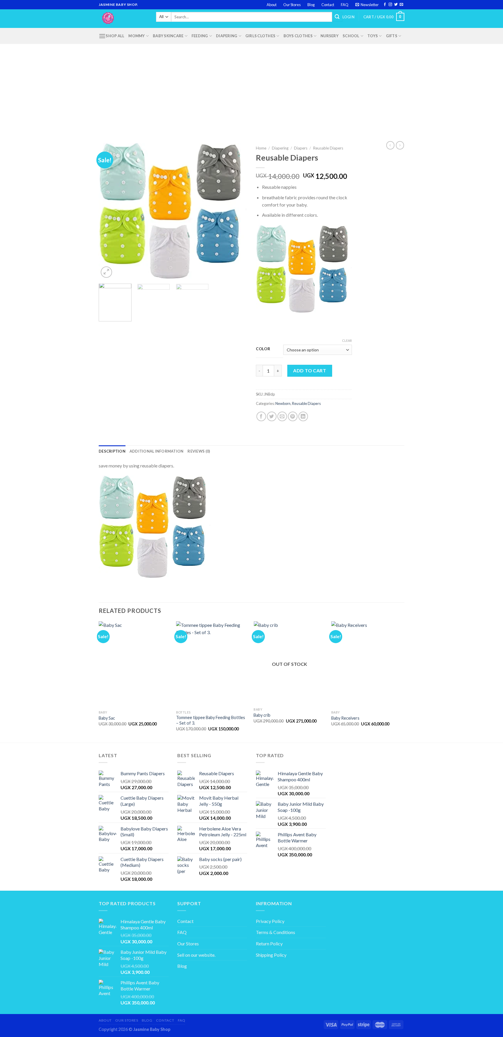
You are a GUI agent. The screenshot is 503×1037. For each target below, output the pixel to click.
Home (261, 148)
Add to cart (309, 370)
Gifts (391, 35)
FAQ (344, 4)
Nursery (329, 35)
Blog (311, 4)
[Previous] (109, 211)
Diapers (300, 148)
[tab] (112, 451)
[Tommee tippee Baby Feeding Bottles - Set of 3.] (212, 664)
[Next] (237, 211)
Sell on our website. (196, 955)
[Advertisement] (251, 87)
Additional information (157, 451)
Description (112, 451)
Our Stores (292, 4)
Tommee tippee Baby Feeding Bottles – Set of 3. (210, 720)
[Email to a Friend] (282, 416)
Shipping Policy (271, 955)
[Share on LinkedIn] (303, 416)
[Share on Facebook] (261, 416)
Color (263, 349)
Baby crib (262, 715)
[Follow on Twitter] (396, 5)
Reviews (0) (198, 451)
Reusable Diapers (328, 148)
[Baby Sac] (135, 664)
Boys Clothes (298, 35)
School (351, 35)
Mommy (136, 35)
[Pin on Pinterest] (292, 416)
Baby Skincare (168, 35)
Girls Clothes (260, 35)
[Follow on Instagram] (390, 5)
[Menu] (102, 36)
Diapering (226, 35)
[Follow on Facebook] (385, 5)
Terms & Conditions (275, 932)
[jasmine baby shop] (123, 18)
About (272, 4)
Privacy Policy (270, 921)
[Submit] (337, 17)
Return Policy (269, 943)
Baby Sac (107, 718)
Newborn (283, 403)
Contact (327, 4)
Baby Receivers (345, 718)
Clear (347, 340)
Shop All (115, 35)
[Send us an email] (401, 5)
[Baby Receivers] (367, 664)
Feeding (200, 35)
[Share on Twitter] (272, 416)
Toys (372, 35)
